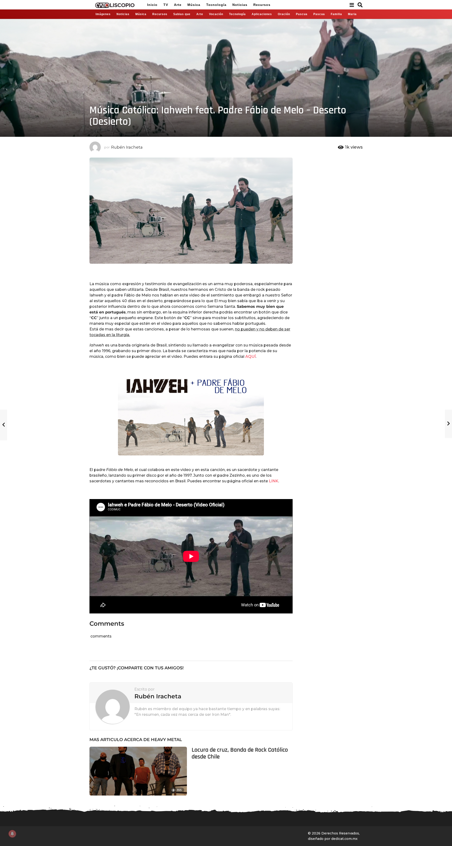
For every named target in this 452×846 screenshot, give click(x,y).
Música (193, 5)
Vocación (216, 14)
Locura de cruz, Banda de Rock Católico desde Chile (240, 753)
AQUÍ (250, 356)
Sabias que (181, 14)
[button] (351, 4)
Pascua (301, 14)
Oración (284, 14)
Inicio (152, 5)
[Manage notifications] (12, 834)
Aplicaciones (262, 14)
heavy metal (166, 739)
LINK (273, 481)
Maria (352, 14)
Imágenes (103, 14)
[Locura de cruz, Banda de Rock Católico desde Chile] (138, 771)
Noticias (239, 5)
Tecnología (216, 5)
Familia (336, 14)
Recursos (261, 5)
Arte (178, 5)
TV (165, 5)
